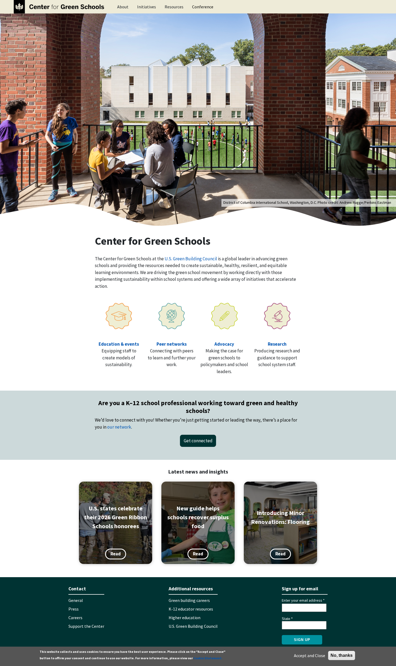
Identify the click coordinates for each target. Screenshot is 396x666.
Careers (75, 617)
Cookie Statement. (208, 658)
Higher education (184, 617)
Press (73, 609)
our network (119, 427)
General (75, 600)
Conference (202, 6)
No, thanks (342, 655)
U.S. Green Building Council (191, 259)
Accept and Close (309, 655)
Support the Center (86, 626)
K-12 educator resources (191, 609)
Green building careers (189, 600)
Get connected (198, 441)
